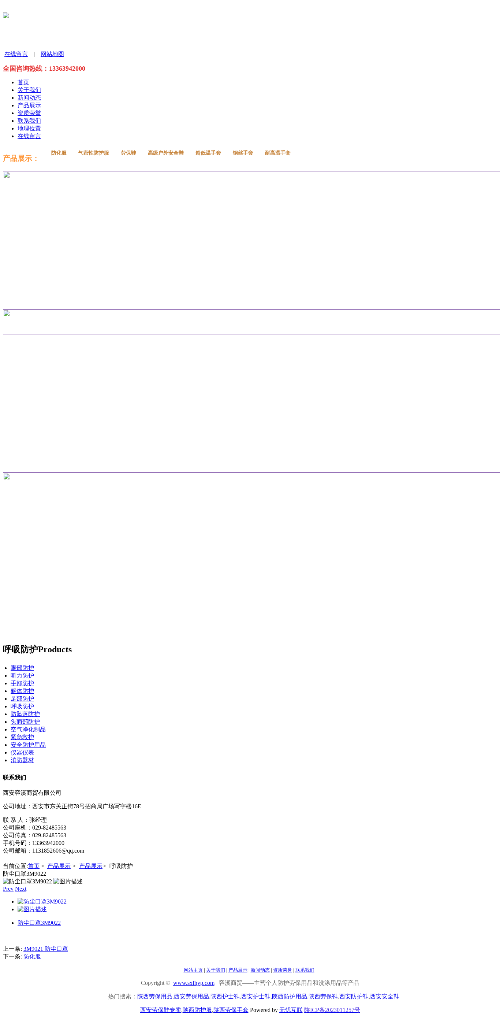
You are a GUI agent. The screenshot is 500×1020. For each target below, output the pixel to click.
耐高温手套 (278, 153)
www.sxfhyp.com (193, 983)
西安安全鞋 (384, 996)
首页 (23, 82)
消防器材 (22, 760)
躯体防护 (22, 691)
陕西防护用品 (289, 996)
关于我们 (29, 90)
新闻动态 (29, 97)
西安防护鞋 (354, 996)
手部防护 (22, 683)
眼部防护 (22, 668)
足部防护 (22, 699)
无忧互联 (291, 1010)
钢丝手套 (243, 153)
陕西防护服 (197, 1010)
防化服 (59, 153)
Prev (8, 889)
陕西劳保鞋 (323, 996)
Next (20, 889)
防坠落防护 (25, 714)
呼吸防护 (22, 706)
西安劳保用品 (191, 996)
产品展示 (29, 105)
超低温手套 (208, 153)
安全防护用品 (28, 745)
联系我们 (29, 121)
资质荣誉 (29, 113)
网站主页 (193, 970)
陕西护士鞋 (225, 996)
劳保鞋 (128, 153)
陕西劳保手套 (231, 1010)
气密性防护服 (93, 153)
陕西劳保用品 (154, 996)
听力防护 (22, 675)
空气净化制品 (28, 729)
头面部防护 (25, 722)
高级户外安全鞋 (166, 153)
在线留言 (16, 54)
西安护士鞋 (255, 996)
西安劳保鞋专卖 (160, 1010)
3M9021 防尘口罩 (45, 949)
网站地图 (52, 54)
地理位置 (29, 128)
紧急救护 (22, 737)
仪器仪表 (22, 752)
